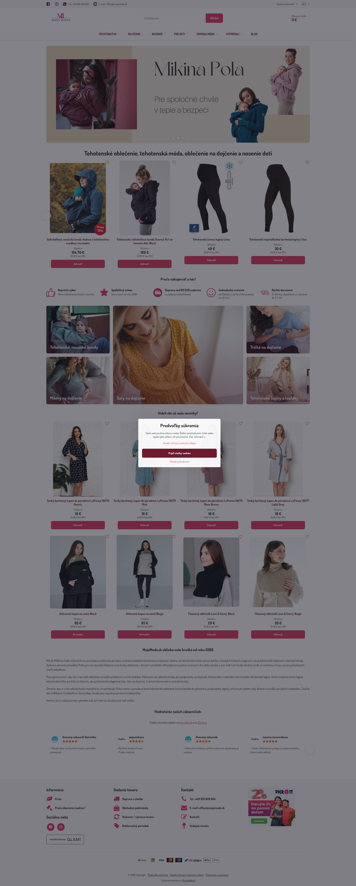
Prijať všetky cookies (179, 453)
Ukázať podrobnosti (179, 461)
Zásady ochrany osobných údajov (179, 443)
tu (205, 436)
